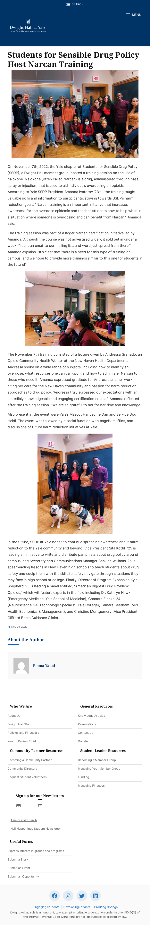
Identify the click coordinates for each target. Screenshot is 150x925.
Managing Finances (91, 785)
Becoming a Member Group (97, 760)
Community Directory (22, 768)
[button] (134, 15)
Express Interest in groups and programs (36, 851)
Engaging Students (46, 907)
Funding (83, 777)
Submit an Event (19, 868)
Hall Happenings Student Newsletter (36, 828)
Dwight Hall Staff (19, 724)
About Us (14, 715)
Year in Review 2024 (22, 741)
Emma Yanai (44, 665)
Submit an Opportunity (23, 876)
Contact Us (85, 732)
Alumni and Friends (24, 820)
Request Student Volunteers (27, 777)
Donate (83, 741)
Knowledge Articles (91, 715)
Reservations (87, 724)
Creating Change (106, 907)
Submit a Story (18, 859)
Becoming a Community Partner (30, 760)
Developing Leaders (76, 907)
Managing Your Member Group (99, 768)
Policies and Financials (23, 732)
